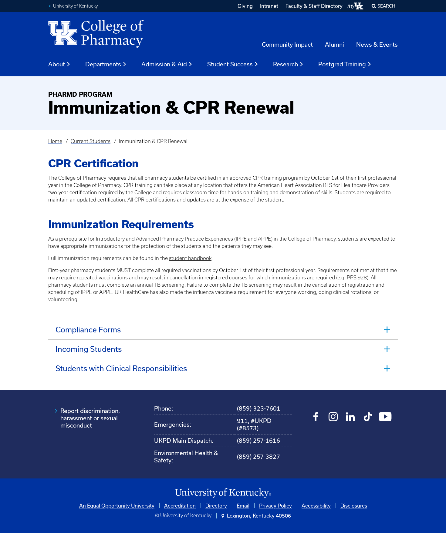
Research (285, 64)
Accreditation (180, 505)
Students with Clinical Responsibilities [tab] (121, 368)
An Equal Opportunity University (116, 505)
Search (386, 5)
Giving (245, 6)
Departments (103, 64)
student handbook (190, 258)
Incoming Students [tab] (89, 349)
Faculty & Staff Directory (314, 6)
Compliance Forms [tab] (88, 329)
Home (55, 141)
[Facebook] (316, 417)
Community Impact (287, 44)
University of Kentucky (75, 6)
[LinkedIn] (350, 417)
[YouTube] (385, 417)
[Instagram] (333, 417)
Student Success (230, 64)
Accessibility (316, 505)
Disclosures (353, 505)
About (56, 64)
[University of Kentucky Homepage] (223, 493)
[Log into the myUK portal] (355, 6)
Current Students (90, 141)
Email (243, 505)
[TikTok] (368, 417)
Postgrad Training (342, 64)
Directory (216, 505)
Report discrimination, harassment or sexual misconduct (90, 418)
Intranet (269, 6)
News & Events (377, 44)
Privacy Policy (275, 505)
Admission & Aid (164, 64)
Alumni (334, 44)
